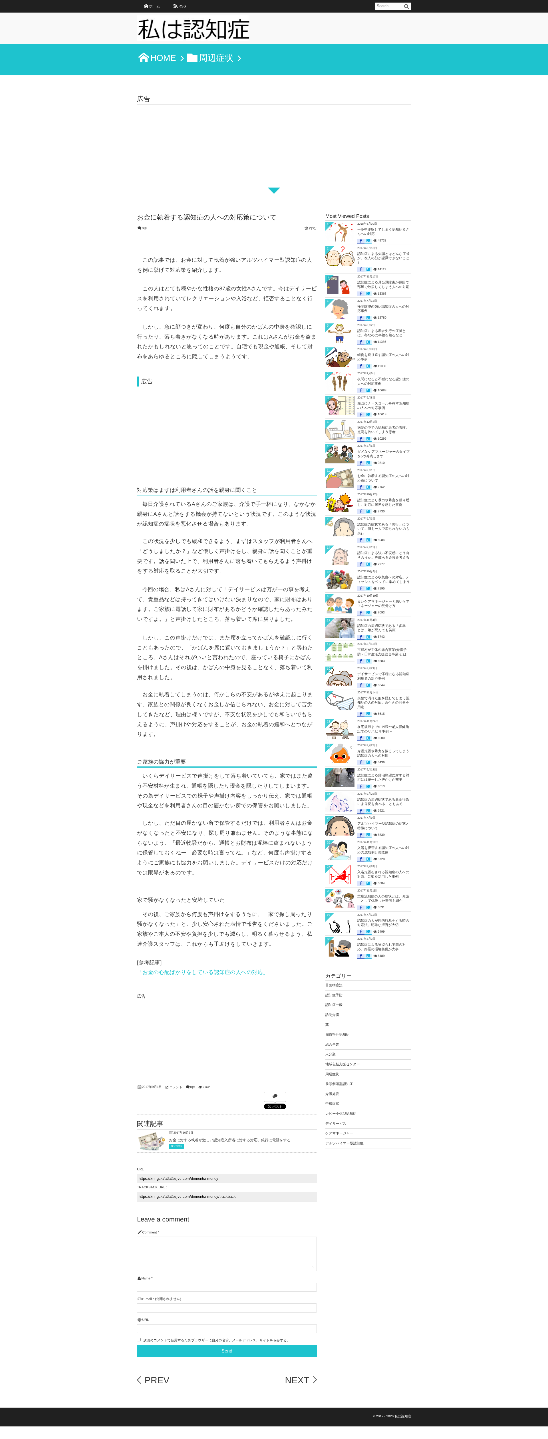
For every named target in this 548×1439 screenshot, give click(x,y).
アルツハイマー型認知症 (344, 1143)
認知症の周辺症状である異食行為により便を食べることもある (383, 802)
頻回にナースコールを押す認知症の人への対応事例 (383, 405)
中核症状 (332, 1104)
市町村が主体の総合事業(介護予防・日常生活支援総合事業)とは (382, 652)
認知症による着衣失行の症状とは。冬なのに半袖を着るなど (381, 333)
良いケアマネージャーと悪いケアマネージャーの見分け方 (383, 603)
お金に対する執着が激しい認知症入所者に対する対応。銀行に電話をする (230, 1140)
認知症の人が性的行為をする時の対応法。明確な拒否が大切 (383, 923)
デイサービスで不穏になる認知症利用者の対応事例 (383, 676)
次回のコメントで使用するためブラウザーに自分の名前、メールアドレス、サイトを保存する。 (216, 1340)
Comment (149, 1232)
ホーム (154, 6)
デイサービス (335, 1124)
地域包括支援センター (342, 1064)
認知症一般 (333, 1005)
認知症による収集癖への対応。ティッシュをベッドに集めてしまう (383, 579)
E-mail (147, 1299)
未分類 (330, 1054)
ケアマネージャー (339, 1133)
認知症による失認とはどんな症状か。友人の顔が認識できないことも (383, 258)
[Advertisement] (274, 148)
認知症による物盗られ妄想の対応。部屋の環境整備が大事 (381, 947)
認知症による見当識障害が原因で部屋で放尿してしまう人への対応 (383, 284)
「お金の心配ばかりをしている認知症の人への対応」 (202, 972)
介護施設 (332, 1094)
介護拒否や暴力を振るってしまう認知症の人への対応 (383, 753)
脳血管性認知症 (337, 1035)
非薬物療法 (333, 985)
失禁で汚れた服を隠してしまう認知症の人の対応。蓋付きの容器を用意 (383, 702)
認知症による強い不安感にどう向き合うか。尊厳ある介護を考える (383, 555)
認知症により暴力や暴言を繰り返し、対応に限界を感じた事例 (383, 502)
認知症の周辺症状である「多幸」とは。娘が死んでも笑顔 (383, 628)
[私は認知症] (193, 30)
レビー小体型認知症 (340, 1114)
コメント (176, 1087)
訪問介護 (332, 1015)
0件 (144, 228)
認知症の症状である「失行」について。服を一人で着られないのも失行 (383, 528)
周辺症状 (176, 1146)
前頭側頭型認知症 (339, 1084)
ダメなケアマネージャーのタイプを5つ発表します (383, 454)
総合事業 (332, 1044)
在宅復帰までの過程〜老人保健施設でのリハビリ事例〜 (383, 729)
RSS (182, 6)
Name (145, 1278)
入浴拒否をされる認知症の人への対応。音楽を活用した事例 (383, 874)
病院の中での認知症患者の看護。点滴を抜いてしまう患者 (383, 430)
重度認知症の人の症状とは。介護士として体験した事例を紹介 (383, 898)
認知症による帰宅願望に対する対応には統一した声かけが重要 (383, 777)
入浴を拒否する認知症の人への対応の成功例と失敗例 (383, 850)
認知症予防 (333, 995)
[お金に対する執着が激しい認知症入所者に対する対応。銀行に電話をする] (151, 1149)
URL (145, 1320)
